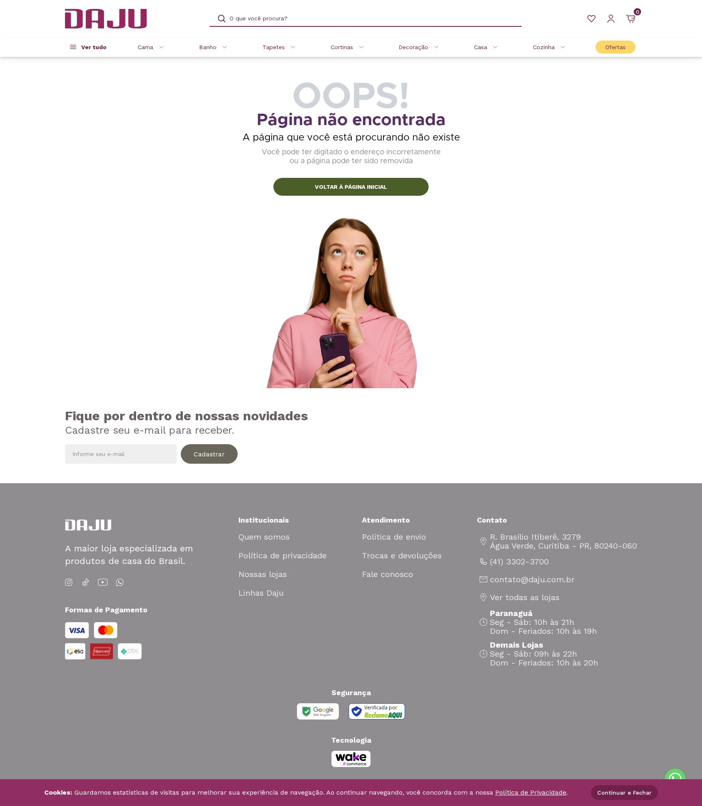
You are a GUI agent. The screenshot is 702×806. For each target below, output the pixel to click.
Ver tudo (93, 47)
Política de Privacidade (530, 792)
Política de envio (394, 536)
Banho (208, 47)
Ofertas (615, 47)
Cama (145, 47)
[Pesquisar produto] (222, 19)
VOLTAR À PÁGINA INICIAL (351, 187)
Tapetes (273, 47)
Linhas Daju (261, 592)
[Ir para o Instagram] (70, 582)
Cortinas (342, 47)
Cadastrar (209, 454)
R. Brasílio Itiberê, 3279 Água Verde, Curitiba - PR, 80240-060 (563, 541)
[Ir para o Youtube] (102, 582)
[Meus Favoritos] (591, 18)
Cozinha (544, 47)
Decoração (413, 47)
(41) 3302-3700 (519, 561)
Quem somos (264, 536)
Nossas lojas (262, 574)
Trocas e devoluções (402, 555)
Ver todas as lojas (524, 597)
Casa (480, 47)
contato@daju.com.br (532, 579)
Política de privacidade (282, 555)
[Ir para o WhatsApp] (119, 582)
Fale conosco (387, 574)
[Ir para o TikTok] (85, 582)
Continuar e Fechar (624, 792)
